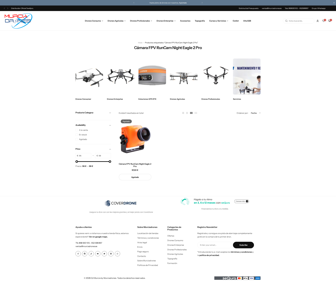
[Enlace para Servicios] (247, 77)
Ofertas (170, 236)
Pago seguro (143, 251)
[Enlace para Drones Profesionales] (215, 77)
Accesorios (185, 21)
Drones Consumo (93, 21)
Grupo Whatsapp (319, 8)
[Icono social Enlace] (78, 253)
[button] (134, 3)
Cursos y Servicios (217, 21)
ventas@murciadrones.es (272, 8)
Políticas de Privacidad (147, 265)
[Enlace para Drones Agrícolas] (184, 77)
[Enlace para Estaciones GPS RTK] (152, 77)
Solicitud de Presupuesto (249, 8)
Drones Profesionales (140, 21)
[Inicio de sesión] (317, 20)
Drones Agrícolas (115, 21)
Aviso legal (142, 242)
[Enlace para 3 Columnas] (187, 113)
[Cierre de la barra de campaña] (334, 3)
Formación (172, 263)
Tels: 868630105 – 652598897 (296, 8)
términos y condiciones (241, 252)
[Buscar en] (286, 20)
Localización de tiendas (147, 233)
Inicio (140, 42)
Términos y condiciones (148, 238)
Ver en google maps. (98, 236)
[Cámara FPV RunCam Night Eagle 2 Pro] (135, 139)
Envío (140, 247)
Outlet (236, 21)
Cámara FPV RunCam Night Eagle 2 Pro (135, 165)
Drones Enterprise (165, 21)
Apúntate (183, 3)
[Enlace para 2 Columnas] (183, 113)
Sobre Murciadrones (146, 260)
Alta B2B (247, 21)
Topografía (200, 21)
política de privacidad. (209, 255)
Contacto (141, 256)
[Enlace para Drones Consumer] (89, 77)
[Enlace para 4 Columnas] (191, 113)
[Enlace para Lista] (196, 113)
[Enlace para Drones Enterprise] (121, 77)
